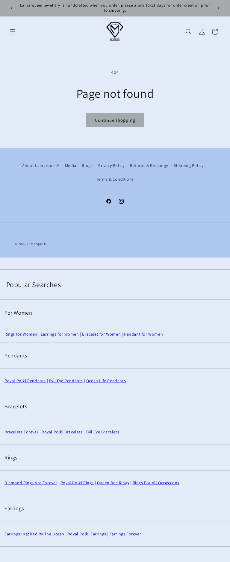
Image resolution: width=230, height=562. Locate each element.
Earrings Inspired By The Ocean (34, 534)
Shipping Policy (188, 165)
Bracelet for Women (101, 334)
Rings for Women (20, 334)
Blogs (87, 165)
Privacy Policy (111, 165)
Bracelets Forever (21, 432)
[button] (12, 31)
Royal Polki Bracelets (62, 432)
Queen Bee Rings (113, 482)
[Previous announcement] (11, 8)
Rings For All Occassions (156, 482)
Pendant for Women (143, 334)
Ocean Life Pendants (106, 380)
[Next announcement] (218, 8)
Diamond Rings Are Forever (30, 482)
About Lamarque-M (41, 165)
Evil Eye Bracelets (102, 432)
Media (70, 165)
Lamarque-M (37, 244)
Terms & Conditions (115, 179)
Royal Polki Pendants (25, 380)
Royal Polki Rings (77, 482)
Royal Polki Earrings (87, 534)
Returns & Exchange (149, 165)
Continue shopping (115, 120)
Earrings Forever (125, 534)
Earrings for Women (60, 334)
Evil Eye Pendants (66, 380)
